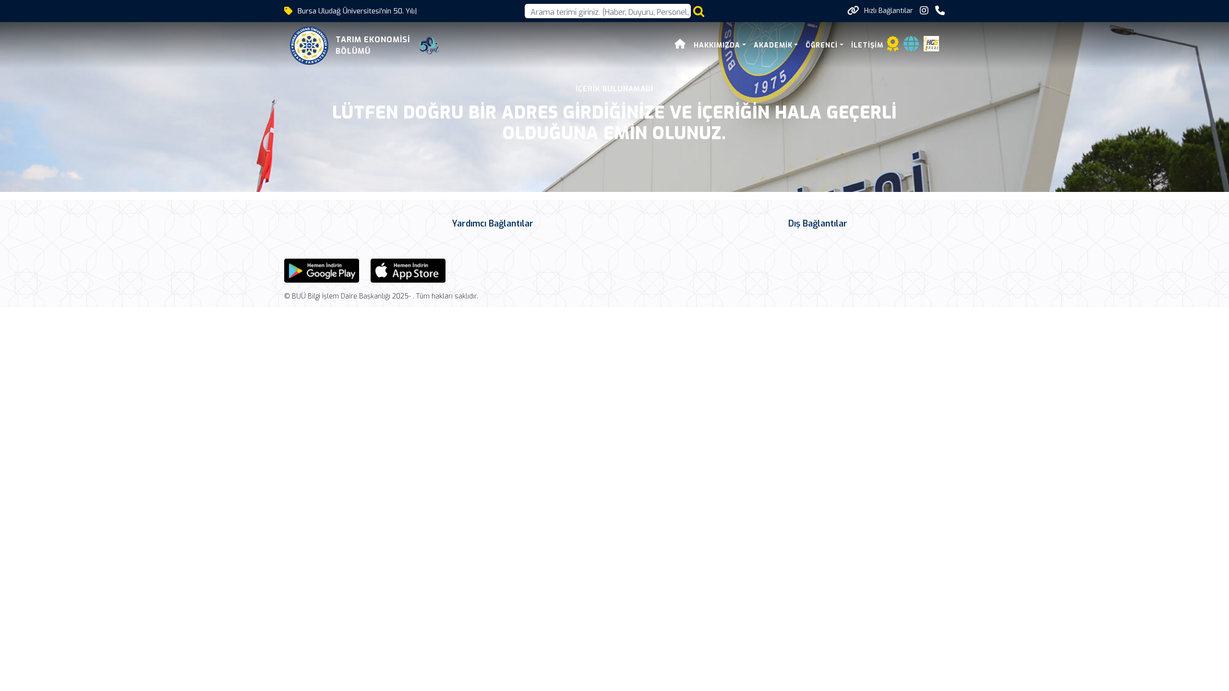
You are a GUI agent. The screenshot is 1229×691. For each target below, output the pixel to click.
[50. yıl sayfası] (429, 46)
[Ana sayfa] (680, 45)
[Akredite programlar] (893, 47)
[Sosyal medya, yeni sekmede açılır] (924, 10)
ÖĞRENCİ (822, 45)
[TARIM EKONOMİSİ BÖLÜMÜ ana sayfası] (309, 45)
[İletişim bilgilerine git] (940, 10)
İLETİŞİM (867, 45)
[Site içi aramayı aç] (698, 11)
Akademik (773, 45)
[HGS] (931, 43)
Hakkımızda (717, 45)
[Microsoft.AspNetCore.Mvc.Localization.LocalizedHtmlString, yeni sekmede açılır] (321, 270)
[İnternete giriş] (911, 47)
